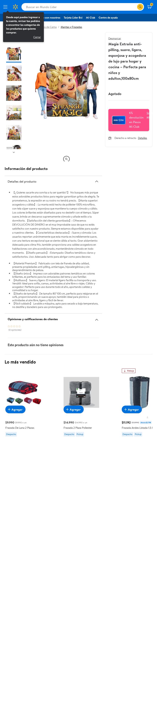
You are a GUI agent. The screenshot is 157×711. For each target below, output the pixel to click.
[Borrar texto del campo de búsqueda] (134, 7)
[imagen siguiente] (14, 152)
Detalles (142, 138)
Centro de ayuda (108, 17)
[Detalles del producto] (96, 181)
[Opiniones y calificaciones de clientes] (96, 318)
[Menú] (6, 7)
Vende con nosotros (48, 17)
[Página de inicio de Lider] (15, 7)
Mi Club (90, 17)
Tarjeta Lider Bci (73, 17)
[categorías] (140, 7)
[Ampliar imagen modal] (66, 159)
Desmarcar (114, 38)
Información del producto (26, 168)
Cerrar (37, 37)
